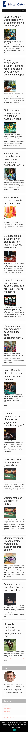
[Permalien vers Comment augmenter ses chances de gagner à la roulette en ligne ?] (10, 434)
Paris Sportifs (7, 711)
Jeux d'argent (7, 708)
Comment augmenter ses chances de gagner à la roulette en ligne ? (14, 419)
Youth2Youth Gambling (9, 717)
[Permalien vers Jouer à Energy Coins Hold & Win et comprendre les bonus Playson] (10, 34)
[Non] (26, 726)
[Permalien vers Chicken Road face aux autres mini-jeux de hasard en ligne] (10, 127)
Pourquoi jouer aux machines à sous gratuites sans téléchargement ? (13, 331)
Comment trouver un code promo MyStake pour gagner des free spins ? (13, 543)
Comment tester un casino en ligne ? (13, 500)
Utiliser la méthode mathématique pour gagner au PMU (12, 630)
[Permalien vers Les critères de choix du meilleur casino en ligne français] (10, 387)
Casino (5, 705)
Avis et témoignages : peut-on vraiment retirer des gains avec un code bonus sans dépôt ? (14, 68)
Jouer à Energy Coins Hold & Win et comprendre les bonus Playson (14, 21)
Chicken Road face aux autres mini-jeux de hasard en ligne (12, 114)
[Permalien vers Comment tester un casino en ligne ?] (10, 512)
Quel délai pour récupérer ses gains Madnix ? (12, 462)
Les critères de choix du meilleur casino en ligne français (13, 374)
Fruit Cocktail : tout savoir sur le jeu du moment (13, 200)
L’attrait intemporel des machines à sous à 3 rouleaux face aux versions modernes (14, 285)
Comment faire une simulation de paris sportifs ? (14, 587)
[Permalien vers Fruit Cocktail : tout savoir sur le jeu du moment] (10, 212)
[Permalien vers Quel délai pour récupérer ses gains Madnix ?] (10, 474)
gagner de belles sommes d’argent (14, 659)
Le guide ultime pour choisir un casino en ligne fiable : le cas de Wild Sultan (13, 241)
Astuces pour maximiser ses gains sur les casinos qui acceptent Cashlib (14, 158)
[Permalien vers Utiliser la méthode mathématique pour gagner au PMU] (10, 644)
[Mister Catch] (14, 4)
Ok (14, 729)
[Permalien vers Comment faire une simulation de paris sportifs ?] (10, 598)
